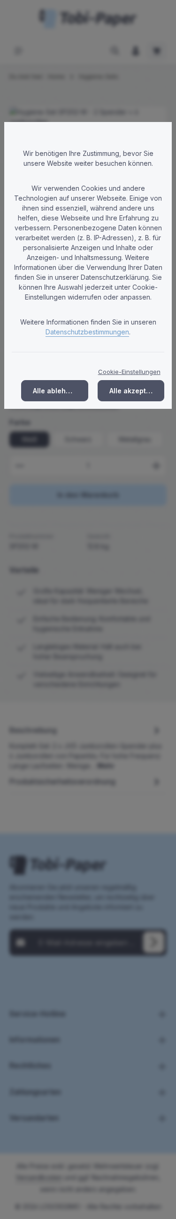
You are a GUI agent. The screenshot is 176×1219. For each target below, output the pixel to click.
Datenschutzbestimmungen (87, 332)
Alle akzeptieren (136, 391)
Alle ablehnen (55, 391)
